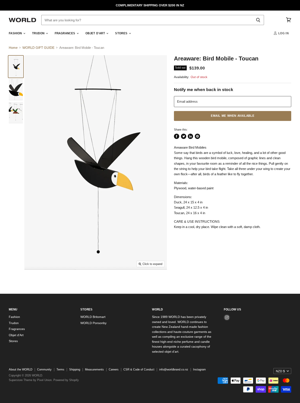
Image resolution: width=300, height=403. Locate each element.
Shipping (74, 369)
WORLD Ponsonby (93, 323)
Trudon (38, 33)
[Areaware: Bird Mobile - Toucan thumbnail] (15, 67)
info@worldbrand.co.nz (173, 369)
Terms (60, 369)
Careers (114, 369)
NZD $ (280, 371)
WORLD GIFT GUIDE (38, 47)
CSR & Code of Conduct (138, 369)
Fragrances (65, 33)
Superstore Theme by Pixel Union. (30, 380)
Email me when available (232, 115)
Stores (121, 33)
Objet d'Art (95, 33)
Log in (283, 33)
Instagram (199, 369)
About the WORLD (20, 369)
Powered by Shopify (66, 380)
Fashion (16, 33)
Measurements (94, 369)
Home (13, 47)
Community (44, 369)
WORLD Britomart (92, 317)
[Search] (258, 20)
